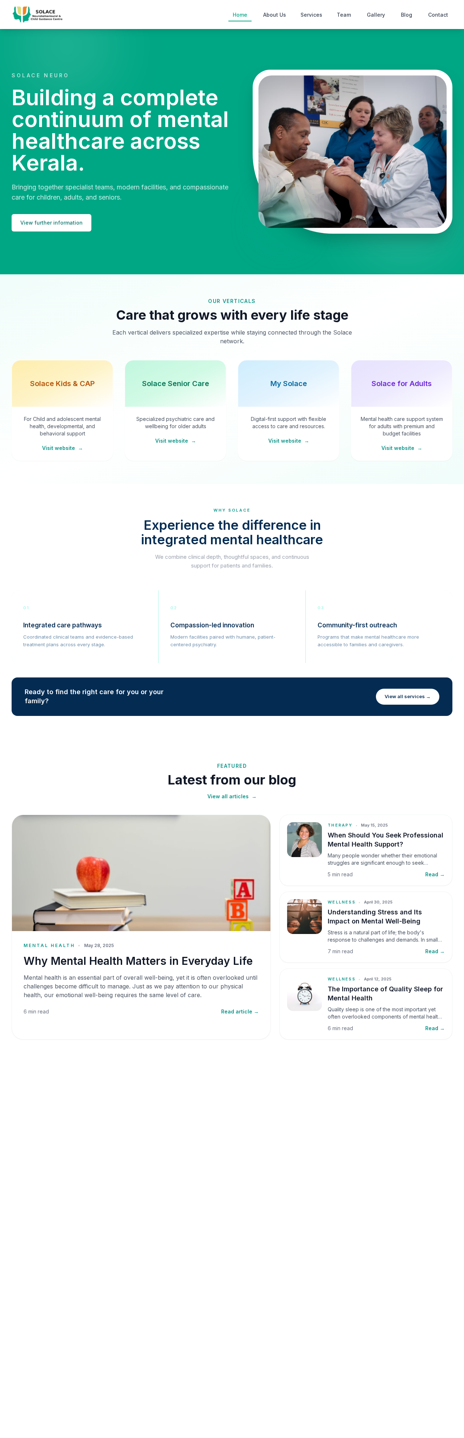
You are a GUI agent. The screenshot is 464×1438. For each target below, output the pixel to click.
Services (311, 15)
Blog (406, 15)
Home (240, 15)
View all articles (232, 796)
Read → (435, 874)
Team (344, 15)
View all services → (408, 696)
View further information (51, 223)
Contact (438, 15)
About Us (274, 15)
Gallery (376, 15)
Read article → (240, 1011)
